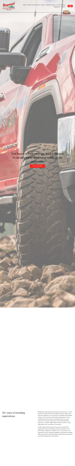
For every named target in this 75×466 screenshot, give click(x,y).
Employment (57, 6)
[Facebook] (69, 6)
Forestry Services (60, 4)
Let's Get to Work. (37, 166)
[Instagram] (71, 6)
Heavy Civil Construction (33, 4)
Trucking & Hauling (50, 4)
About (24, 4)
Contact (63, 6)
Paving (42, 4)
